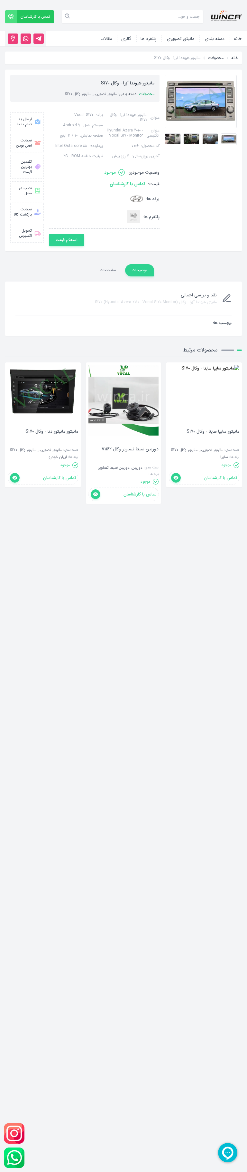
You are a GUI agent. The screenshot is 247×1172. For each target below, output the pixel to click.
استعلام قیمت (67, 240)
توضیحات (139, 270)
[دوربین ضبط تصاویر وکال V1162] (130, 458)
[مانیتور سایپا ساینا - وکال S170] (213, 441)
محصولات (216, 58)
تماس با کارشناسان (127, 184)
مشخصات (108, 270)
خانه (234, 58)
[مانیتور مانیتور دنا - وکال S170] (51, 441)
